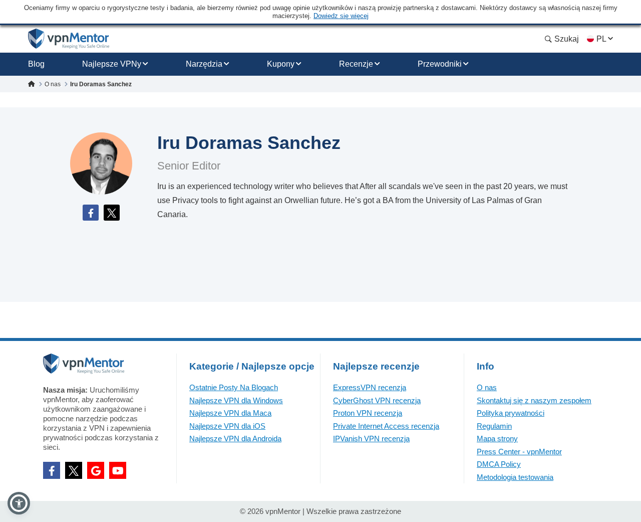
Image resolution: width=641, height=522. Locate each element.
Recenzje (356, 64)
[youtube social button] (117, 470)
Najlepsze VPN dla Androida (235, 438)
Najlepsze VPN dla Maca (230, 413)
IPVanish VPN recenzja (371, 438)
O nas (487, 387)
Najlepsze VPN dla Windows (236, 400)
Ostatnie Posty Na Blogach (233, 387)
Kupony (280, 64)
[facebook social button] (51, 470)
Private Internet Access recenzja (386, 426)
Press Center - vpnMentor (519, 451)
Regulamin (494, 426)
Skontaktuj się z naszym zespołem (534, 400)
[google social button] (95, 470)
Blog (36, 64)
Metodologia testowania (515, 477)
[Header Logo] (69, 39)
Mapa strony (497, 438)
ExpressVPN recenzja (369, 387)
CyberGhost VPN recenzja (377, 400)
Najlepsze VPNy (111, 64)
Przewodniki (440, 64)
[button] (19, 503)
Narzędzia (204, 64)
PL (601, 39)
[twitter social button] (73, 470)
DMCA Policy (499, 464)
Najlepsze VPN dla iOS (227, 426)
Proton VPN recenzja (367, 413)
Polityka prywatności (510, 413)
